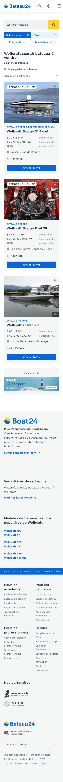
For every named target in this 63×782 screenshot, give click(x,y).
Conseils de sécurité (16, 763)
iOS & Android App (46, 641)
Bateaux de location (47, 653)
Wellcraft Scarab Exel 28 (27, 228)
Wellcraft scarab (15, 557)
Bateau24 (9, 571)
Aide (34, 763)
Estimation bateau (46, 603)
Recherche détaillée (15, 594)
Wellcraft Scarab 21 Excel (27, 131)
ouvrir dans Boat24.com (20, 452)
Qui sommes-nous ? (15, 754)
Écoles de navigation (41, 660)
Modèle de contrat (46, 607)
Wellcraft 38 (12, 546)
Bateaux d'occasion (15, 598)
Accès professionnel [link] (15, 637)
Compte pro (11, 658)
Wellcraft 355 (13, 542)
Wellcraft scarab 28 (23, 325)
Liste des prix (43, 594)
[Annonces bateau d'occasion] (17, 6)
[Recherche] (40, 6)
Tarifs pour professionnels (12, 652)
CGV (42, 759)
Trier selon (10, 76)
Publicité (41, 666)
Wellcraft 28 (12, 535)
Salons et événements (43, 647)
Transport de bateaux (11, 614)
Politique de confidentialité (20, 759)
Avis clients (42, 620)
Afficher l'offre (31, 167)
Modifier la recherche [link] (18, 497)
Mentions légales (40, 754)
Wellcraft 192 (12, 530)
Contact (45, 763)
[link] (28, 35)
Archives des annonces (43, 614)
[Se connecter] (49, 5)
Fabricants (10, 603)
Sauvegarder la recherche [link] (22, 69)
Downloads (42, 670)
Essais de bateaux (14, 607)
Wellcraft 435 (13, 553)
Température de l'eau (45, 635)
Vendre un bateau (46, 598)
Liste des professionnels (12, 644)
